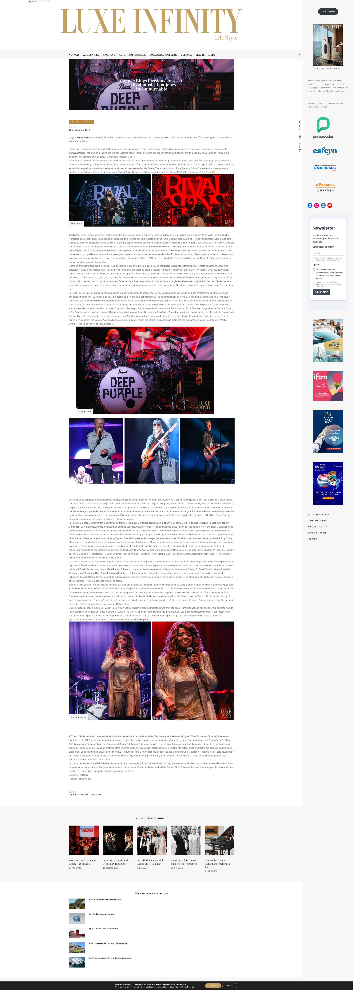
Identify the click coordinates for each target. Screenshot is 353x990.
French (34, 2)
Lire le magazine (328, 11)
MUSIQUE (87, 121)
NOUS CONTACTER (317, 533)
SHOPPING (312, 539)
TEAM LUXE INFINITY (317, 521)
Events (85, 794)
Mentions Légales (186, 987)
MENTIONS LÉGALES (317, 527)
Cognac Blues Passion (80, 137)
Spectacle (95, 794)
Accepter (213, 985)
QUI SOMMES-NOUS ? (318, 514)
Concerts (74, 794)
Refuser (229, 985)
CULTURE (75, 121)
